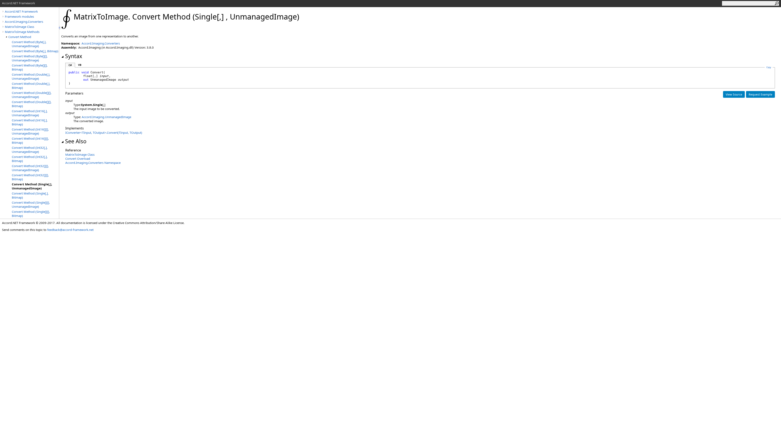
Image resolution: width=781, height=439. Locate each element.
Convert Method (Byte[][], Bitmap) (30, 67)
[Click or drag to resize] (60, 27)
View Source (734, 94)
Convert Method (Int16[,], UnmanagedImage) (30, 113)
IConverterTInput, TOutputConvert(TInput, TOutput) (103, 132)
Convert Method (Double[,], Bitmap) (31, 85)
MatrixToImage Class (19, 27)
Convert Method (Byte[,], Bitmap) (35, 51)
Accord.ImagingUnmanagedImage (106, 117)
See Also (75, 141)
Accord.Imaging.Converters (24, 22)
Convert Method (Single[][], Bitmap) (31, 214)
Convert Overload (77, 158)
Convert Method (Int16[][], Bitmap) (30, 140)
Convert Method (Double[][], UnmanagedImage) (31, 95)
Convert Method (19, 37)
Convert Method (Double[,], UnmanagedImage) (31, 76)
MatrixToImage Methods (22, 32)
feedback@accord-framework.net (70, 230)
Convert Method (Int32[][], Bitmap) (30, 177)
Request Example (760, 94)
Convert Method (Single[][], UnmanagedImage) (31, 204)
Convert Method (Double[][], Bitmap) (31, 104)
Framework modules (19, 16)
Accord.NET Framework (21, 11)
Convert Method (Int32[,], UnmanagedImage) (30, 150)
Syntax (73, 56)
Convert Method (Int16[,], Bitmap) (30, 122)
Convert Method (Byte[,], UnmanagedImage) (29, 44)
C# (70, 65)
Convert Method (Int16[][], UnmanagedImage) (30, 131)
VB (79, 65)
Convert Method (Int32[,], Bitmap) (30, 159)
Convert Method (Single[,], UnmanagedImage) (32, 186)
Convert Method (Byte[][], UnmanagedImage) (30, 58)
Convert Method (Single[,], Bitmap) (30, 195)
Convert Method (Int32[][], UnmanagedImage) (30, 168)
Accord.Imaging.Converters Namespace (93, 163)
